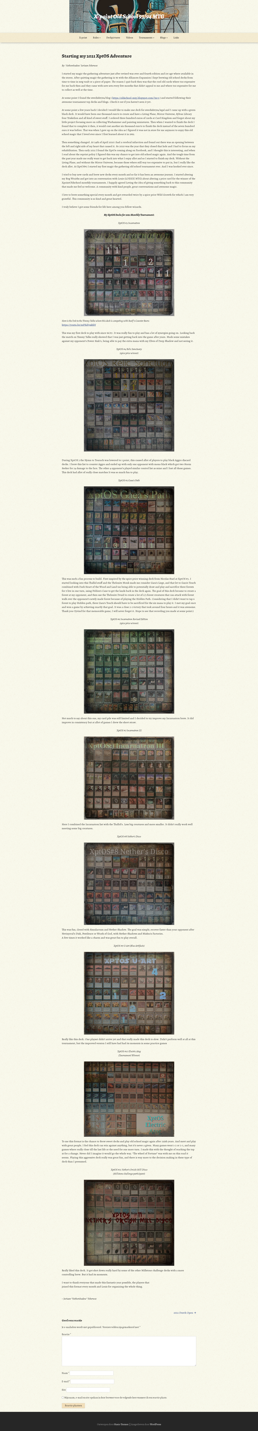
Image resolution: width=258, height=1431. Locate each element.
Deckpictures (113, 37)
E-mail (66, 1381)
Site (64, 1390)
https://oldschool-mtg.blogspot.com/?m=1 (135, 98)
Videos (129, 37)
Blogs (163, 37)
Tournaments (145, 37)
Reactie (66, 1334)
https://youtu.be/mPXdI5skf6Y (79, 325)
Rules (96, 37)
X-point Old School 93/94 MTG (129, 16)
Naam (65, 1373)
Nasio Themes (121, 1424)
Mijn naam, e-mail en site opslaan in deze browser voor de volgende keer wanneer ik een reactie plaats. (115, 1397)
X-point (83, 37)
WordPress (155, 1424)
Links (176, 37)
